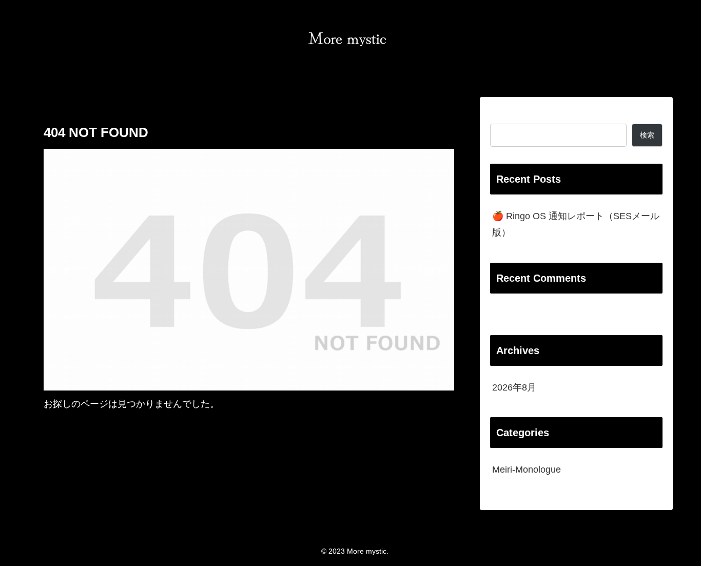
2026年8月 (514, 387)
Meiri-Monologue (526, 469)
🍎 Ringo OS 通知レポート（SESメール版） (575, 224)
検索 (499, 115)
